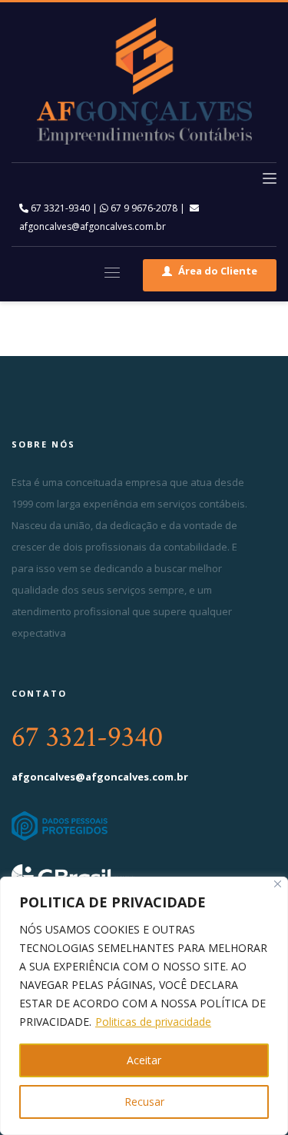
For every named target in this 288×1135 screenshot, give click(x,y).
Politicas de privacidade (153, 1021)
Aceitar (144, 1060)
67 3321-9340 (59, 208)
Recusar (144, 1101)
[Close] (277, 883)
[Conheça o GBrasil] (123, 875)
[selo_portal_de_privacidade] (144, 825)
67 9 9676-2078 (142, 208)
